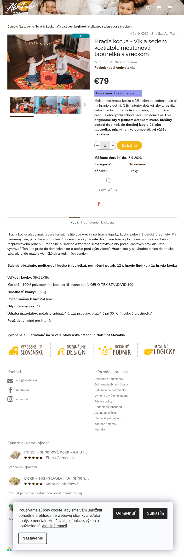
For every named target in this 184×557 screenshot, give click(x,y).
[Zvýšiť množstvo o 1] (113, 145)
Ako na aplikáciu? (106, 412)
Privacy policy (103, 401)
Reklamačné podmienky (110, 390)
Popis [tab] (74, 222)
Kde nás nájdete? (105, 424)
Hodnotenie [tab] (90, 222)
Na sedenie (137, 164)
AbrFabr (170, 33)
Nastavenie (33, 538)
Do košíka (129, 145)
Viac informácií (54, 526)
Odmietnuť (126, 513)
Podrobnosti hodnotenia (114, 67)
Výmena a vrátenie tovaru (111, 395)
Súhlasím (155, 513)
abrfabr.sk (22, 389)
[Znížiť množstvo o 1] (97, 145)
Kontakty (100, 429)
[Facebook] (98, 204)
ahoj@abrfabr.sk (26, 380)
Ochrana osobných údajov (111, 384)
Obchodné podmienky (108, 379)
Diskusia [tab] (107, 222)
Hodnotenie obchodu (108, 407)
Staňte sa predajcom (107, 418)
